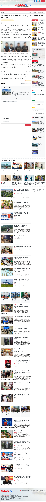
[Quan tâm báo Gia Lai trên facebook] (34, 1)
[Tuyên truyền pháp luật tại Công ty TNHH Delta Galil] (7, 261)
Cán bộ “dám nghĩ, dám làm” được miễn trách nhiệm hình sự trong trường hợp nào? (16, 171)
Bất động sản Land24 (39, 189)
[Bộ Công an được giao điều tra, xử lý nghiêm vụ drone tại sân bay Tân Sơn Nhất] (7, 283)
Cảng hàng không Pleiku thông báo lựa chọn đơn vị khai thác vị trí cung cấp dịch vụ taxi (38, 146)
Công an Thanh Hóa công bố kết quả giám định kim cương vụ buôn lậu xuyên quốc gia (22, 270)
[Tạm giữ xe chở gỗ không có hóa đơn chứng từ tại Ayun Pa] (15, 295)
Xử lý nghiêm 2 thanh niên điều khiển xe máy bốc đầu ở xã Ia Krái (21, 306)
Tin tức (30, 12)
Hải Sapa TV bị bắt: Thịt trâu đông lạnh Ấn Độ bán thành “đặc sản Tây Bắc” (41, 44)
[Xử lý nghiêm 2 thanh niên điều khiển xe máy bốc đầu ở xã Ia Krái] (7, 308)
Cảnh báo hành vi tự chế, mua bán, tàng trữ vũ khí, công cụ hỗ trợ (21, 202)
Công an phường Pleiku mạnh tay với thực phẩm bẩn (5, 413)
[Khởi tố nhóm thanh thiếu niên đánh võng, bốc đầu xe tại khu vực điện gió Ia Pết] (7, 374)
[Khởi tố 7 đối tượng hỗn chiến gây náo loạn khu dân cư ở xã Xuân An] (34, 39)
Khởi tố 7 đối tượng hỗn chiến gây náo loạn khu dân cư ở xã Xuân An (41, 39)
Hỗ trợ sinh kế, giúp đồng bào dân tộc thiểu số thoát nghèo (41, 71)
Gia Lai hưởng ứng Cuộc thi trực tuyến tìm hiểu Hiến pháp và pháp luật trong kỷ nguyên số (21, 420)
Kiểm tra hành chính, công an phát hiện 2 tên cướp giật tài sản (14, 98)
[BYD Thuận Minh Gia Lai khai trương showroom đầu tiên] (35, 152)
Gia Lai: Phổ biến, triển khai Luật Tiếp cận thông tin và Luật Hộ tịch (21, 327)
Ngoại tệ (34, 100)
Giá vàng (34, 107)
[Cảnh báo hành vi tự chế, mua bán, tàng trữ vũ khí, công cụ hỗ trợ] (7, 204)
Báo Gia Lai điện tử (23, 5)
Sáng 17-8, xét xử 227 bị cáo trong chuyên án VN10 (25, 413)
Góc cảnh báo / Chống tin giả (41, 12)
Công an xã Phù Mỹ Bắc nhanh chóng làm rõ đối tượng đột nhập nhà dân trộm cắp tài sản (22, 477)
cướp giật (4, 101)
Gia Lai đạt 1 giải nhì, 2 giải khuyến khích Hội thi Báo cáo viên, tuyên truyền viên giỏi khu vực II (38, 84)
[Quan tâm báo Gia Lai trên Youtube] (38, 1)
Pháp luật (2, 12)
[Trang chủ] (2, 9)
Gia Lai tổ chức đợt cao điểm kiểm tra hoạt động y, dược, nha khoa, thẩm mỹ (5, 299)
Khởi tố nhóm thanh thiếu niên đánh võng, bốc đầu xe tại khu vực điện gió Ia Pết (22, 372)
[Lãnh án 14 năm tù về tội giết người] (7, 320)
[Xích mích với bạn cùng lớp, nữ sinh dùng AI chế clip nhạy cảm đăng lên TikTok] (7, 386)
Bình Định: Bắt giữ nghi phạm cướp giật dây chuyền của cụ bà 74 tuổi (20, 91)
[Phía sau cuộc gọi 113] (7, 434)
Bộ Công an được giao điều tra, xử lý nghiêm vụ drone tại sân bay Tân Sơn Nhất (22, 281)
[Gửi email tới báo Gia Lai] (39, 1)
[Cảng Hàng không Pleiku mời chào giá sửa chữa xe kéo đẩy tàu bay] (35, 122)
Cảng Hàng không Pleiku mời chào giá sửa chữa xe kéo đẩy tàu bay (38, 123)
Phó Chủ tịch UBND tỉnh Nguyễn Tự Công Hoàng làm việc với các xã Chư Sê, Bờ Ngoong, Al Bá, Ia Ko (38, 64)
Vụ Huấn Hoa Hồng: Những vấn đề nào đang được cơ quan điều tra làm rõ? (22, 442)
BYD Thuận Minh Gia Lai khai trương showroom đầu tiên (38, 153)
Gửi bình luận (28, 124)
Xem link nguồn (27, 80)
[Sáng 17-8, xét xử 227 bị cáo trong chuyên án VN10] (25, 409)
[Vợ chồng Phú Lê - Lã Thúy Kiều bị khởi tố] (7, 341)
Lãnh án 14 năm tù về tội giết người (22, 316)
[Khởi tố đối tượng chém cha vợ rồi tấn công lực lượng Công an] (25, 295)
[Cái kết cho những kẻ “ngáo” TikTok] (7, 250)
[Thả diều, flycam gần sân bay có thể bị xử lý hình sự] (7, 456)
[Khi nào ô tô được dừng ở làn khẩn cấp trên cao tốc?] (6, 165)
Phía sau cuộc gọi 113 (18, 430)
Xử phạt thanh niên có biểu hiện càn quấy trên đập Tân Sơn (22, 226)
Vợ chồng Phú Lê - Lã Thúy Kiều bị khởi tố (21, 338)
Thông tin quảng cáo (38, 118)
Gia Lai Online (7, 490)
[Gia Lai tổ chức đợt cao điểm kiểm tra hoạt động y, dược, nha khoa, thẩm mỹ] (5, 295)
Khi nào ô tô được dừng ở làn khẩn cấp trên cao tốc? (5, 170)
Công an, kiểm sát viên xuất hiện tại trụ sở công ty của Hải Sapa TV (22, 236)
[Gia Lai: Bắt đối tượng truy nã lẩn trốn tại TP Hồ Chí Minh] (34, 29)
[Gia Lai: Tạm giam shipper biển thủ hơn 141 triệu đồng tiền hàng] (7, 364)
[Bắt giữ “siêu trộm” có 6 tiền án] (34, 34)
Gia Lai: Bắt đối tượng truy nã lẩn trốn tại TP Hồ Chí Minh (41, 29)
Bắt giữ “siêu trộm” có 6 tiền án (41, 33)
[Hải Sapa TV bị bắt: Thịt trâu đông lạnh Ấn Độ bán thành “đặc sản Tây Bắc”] (34, 44)
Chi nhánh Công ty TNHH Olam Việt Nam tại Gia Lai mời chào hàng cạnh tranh (38, 138)
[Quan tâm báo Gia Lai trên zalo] (36, 1)
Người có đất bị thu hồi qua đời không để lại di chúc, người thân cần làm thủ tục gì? (22, 214)
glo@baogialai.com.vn (6, 495)
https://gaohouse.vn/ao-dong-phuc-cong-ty (38, 191)
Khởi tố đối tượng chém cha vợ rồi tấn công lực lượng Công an (25, 299)
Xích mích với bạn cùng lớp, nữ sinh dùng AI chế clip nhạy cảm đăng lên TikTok (22, 384)
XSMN (43, 189)
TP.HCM (9, 101)
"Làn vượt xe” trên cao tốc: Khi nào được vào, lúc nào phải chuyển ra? (21, 191)
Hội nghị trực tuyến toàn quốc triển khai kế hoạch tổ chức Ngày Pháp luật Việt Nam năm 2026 (22, 350)
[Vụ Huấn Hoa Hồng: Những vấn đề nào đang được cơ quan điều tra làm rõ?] (7, 445)
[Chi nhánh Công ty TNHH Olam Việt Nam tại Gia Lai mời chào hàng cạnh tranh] (35, 138)
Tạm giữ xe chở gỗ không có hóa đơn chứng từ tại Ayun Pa (15, 299)
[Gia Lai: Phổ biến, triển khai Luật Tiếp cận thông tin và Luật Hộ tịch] (7, 330)
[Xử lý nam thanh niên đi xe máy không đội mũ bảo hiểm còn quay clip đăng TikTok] (15, 409)
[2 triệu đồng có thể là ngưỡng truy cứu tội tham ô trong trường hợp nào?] (29, 178)
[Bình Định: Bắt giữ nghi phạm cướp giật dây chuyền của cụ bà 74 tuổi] (6, 92)
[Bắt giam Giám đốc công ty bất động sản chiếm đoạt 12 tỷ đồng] (34, 24)
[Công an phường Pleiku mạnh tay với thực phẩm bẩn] (5, 409)
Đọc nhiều (35, 20)
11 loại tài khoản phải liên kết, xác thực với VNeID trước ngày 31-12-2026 (21, 396)
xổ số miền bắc (34, 189)
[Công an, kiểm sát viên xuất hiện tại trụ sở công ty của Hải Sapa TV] (7, 239)
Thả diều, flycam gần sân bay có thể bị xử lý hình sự (22, 453)
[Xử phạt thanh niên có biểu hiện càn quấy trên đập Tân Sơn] (7, 229)
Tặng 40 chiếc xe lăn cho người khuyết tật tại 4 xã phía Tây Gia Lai (38, 56)
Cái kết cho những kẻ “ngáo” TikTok (22, 246)
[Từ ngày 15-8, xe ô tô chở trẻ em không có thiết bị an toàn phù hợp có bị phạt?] (7, 468)
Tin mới (41, 20)
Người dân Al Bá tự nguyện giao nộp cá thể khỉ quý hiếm (41, 77)
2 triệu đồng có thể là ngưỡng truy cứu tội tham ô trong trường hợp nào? (29, 183)
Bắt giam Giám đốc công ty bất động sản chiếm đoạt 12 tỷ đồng (41, 24)
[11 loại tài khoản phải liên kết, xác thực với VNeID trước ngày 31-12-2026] (7, 398)
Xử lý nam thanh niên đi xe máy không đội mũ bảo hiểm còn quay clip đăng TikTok (15, 413)
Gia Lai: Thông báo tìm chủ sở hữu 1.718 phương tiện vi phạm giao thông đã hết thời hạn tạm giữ (38, 131)
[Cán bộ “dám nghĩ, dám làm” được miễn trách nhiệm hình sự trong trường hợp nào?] (17, 165)
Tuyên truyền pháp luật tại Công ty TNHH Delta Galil (22, 258)
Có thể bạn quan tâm (8, 160)
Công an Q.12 (14, 101)
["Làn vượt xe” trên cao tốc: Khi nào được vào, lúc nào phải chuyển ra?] (7, 193)
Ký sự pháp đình (34, 12)
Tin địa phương (37, 49)
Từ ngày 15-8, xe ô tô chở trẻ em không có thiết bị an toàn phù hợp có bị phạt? (22, 466)
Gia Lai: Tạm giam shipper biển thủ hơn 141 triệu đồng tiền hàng (22, 361)
